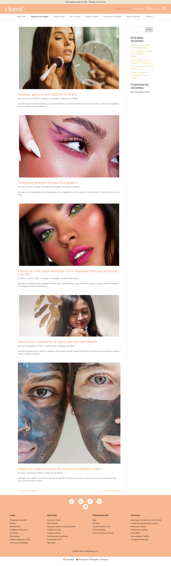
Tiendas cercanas (54, 530)
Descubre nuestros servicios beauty (61, 526)
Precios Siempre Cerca (102, 526)
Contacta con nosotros (19, 530)
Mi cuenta (14, 533)
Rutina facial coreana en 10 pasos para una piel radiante (57, 342)
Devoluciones (15, 526)
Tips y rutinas (75, 17)
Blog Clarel (21, 17)
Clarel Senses (52, 523)
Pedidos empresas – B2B (20, 539)
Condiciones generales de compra (144, 523)
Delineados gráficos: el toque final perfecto (48, 182)
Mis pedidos (14, 536)
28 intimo (96, 523)
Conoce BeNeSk (99, 530)
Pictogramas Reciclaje (139, 539)
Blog (94, 520)
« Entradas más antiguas (28, 491)
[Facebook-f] (90, 501)
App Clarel (51, 543)
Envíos (12, 523)
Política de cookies (138, 526)
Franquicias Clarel (54, 539)
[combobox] (138, 29)
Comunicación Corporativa (57, 536)
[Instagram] (71, 501)
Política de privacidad (139, 530)
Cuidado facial (59, 17)
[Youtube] (85, 506)
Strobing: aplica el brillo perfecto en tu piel (47, 94)
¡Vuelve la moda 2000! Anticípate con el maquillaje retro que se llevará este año (67, 272)
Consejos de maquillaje (112, 17)
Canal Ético (135, 533)
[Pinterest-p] (99, 501)
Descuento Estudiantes (19, 543)
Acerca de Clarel (53, 520)
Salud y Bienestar (133, 17)
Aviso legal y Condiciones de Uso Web (146, 520)
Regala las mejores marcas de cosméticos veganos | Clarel (59, 469)
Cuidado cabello (91, 17)
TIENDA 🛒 (149, 17)
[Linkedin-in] (80, 501)
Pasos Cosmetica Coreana (103, 533)
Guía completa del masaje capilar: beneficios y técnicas (141, 53)
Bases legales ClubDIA (140, 536)
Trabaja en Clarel (54, 533)
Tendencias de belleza (39, 17)
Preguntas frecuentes (18, 520)
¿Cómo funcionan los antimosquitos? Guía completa (139, 75)
